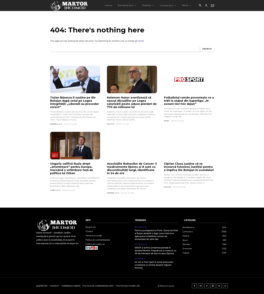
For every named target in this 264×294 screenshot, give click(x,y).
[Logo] (69, 5)
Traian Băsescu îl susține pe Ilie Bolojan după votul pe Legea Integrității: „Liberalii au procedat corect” (74, 102)
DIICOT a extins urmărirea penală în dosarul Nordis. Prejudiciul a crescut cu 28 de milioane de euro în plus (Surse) (155, 251)
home (141, 41)
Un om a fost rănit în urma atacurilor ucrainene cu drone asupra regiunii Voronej (154, 265)
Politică (110, 124)
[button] (200, 5)
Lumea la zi (55, 190)
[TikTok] (206, 285)
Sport (166, 121)
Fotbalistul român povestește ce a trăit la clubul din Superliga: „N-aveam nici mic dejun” (189, 101)
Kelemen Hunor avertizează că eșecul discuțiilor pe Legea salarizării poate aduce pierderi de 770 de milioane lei (132, 102)
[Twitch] (213, 285)
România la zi (56, 124)
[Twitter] (219, 285)
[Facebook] (194, 285)
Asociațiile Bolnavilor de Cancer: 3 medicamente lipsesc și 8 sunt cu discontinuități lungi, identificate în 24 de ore (132, 168)
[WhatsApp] (225, 285)
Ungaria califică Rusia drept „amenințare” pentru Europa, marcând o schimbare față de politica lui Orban (71, 168)
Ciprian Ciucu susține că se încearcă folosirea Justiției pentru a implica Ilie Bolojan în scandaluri (189, 167)
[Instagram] (200, 285)
